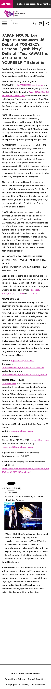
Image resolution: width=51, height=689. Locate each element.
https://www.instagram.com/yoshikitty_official (24, 374)
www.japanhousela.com (22, 431)
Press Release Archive (29, 673)
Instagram (7, 293)
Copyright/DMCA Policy (17, 684)
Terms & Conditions (37, 679)
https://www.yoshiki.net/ (22, 360)
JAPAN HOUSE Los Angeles (30, 85)
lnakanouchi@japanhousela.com (17, 447)
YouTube (19, 293)
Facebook (34, 290)
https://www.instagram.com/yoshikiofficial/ (23, 367)
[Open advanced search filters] (40, 23)
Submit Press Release (15, 679)
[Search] (35, 23)
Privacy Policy (38, 684)
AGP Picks (6, 4)
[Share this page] (47, 23)
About (14, 673)
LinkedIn (33, 293)
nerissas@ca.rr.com (39, 440)
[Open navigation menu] (4, 23)
